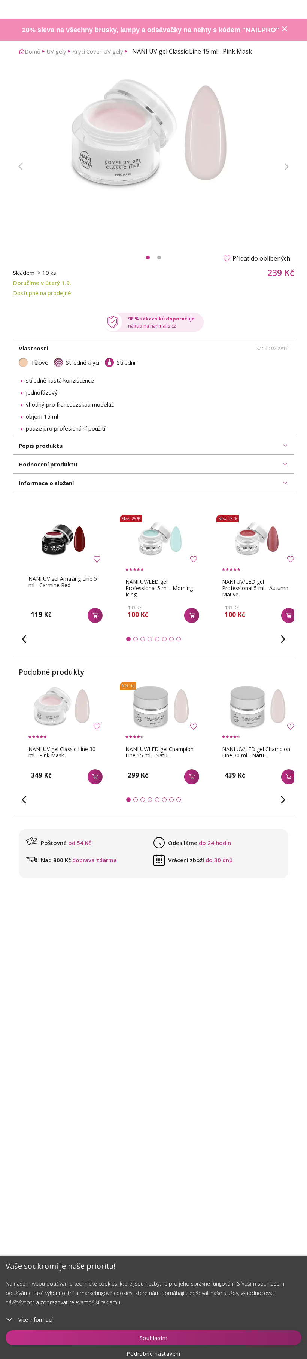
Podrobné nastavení (153, 1353)
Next (286, 166)
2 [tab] (159, 257)
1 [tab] (148, 257)
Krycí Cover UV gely (97, 51)
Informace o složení (46, 483)
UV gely (56, 51)
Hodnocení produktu (48, 464)
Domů (32, 51)
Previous (20, 166)
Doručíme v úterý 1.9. (42, 282)
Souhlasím (154, 1337)
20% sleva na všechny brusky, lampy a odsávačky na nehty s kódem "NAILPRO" (150, 30)
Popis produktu (41, 445)
